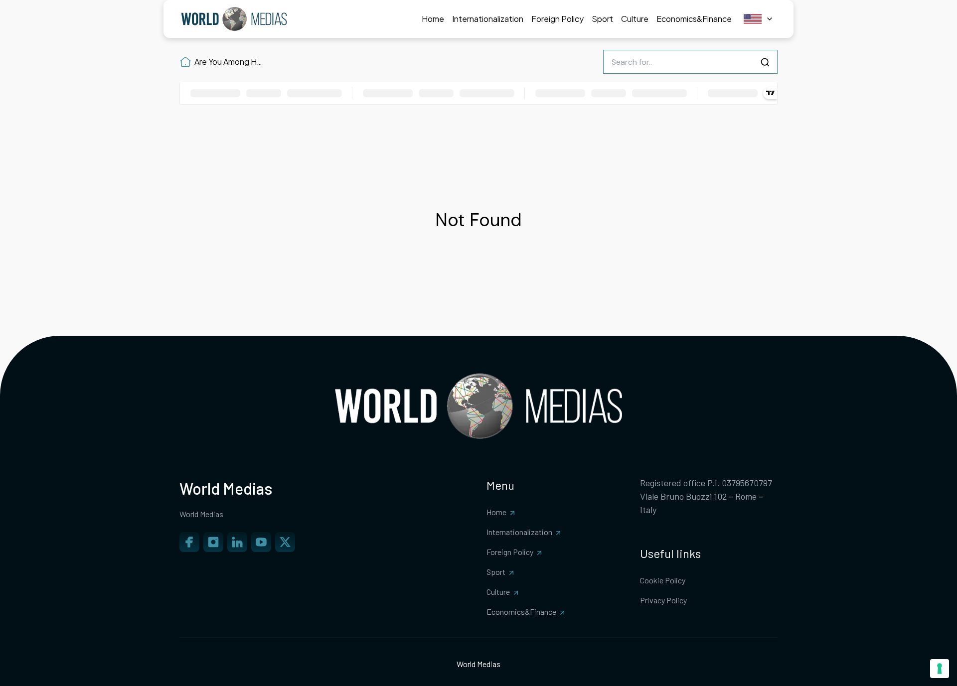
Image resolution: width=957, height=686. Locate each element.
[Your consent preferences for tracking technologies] (939, 668)
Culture (498, 591)
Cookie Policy (662, 580)
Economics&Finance (521, 611)
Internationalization (519, 532)
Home (496, 512)
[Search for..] (765, 62)
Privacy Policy (663, 600)
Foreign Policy (509, 551)
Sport (495, 571)
